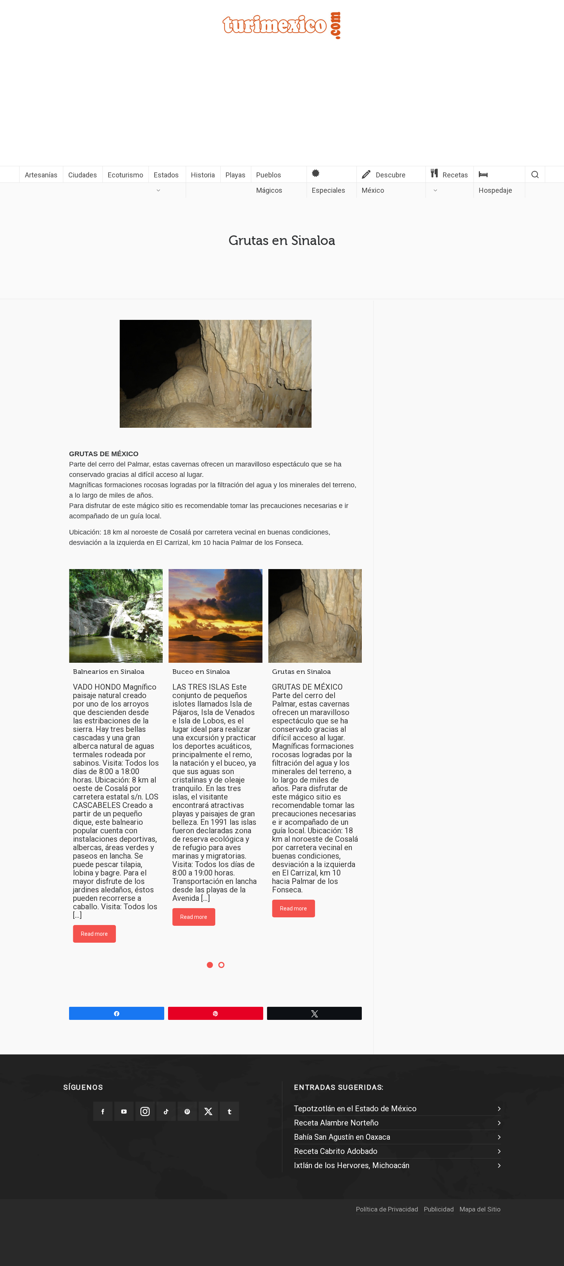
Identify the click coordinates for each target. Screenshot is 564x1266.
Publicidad (439, 1209)
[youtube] (124, 1111)
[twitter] (208, 1111)
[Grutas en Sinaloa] (315, 616)
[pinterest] (187, 1111)
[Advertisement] (282, 108)
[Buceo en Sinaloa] (215, 616)
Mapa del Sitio (480, 1209)
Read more (94, 934)
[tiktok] (166, 1111)
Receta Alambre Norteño (336, 1122)
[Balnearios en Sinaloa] (116, 616)
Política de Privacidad (387, 1209)
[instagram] (145, 1111)
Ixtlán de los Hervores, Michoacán (351, 1165)
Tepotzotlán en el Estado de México (355, 1108)
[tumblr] (229, 1111)
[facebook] (102, 1111)
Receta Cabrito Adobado (336, 1151)
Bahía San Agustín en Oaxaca (342, 1137)
